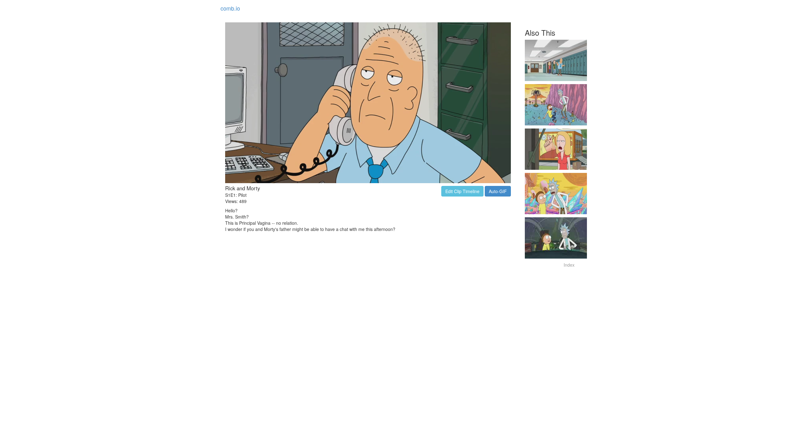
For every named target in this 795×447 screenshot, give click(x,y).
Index (569, 265)
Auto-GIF (498, 191)
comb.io (230, 8)
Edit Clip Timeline (462, 191)
